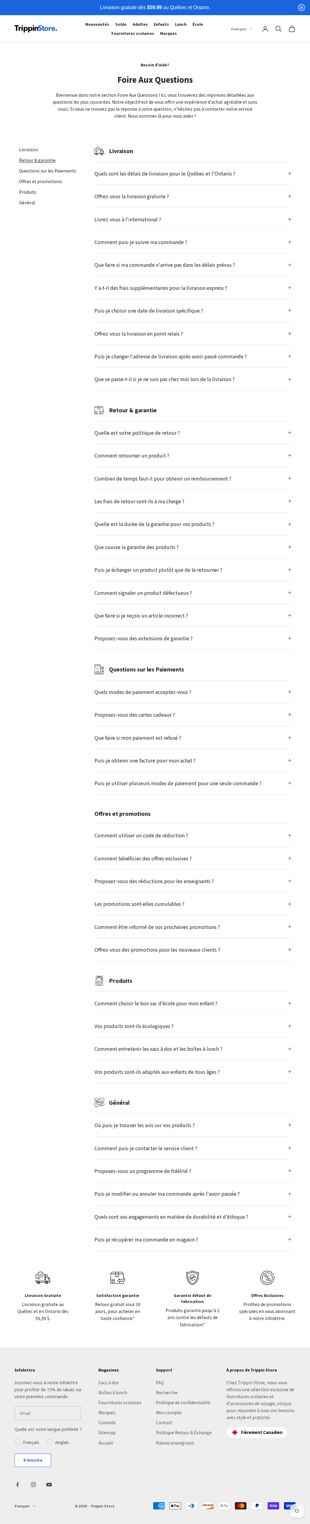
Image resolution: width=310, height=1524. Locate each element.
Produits (27, 192)
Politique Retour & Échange (184, 1432)
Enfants (161, 24)
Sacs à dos (108, 1382)
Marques (168, 33)
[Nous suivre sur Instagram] (33, 1485)
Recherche (167, 1392)
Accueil (105, 1443)
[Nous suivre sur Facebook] (18, 1485)
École (198, 24)
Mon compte (169, 1412)
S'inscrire (32, 1460)
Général (27, 202)
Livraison (28, 149)
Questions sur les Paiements (47, 171)
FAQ (160, 1382)
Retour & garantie (37, 160)
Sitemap (107, 1432)
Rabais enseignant (175, 1443)
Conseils (107, 1422)
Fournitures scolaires (132, 33)
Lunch (180, 24)
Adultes (140, 24)
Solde (121, 24)
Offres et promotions (40, 181)
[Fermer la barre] (301, 7)
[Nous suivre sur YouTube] (49, 1485)
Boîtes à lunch (112, 1392)
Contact (164, 1422)
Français (238, 28)
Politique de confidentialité (183, 1402)
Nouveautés (97, 24)
